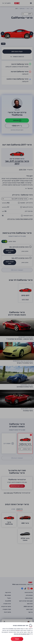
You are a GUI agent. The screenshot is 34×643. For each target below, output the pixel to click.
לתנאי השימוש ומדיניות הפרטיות (22, 634)
